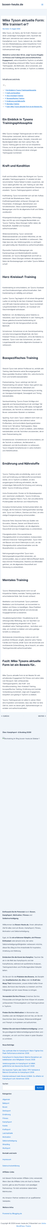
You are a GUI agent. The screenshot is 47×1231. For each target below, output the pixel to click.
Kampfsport (7, 1122)
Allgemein (6, 1099)
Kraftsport (6, 1129)
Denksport (7, 1111)
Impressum (7, 1159)
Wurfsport (6, 1148)
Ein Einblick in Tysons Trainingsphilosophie (21, 90)
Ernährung (7, 1114)
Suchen (5, 1084)
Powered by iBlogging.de (12, 1214)
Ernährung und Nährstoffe (16, 101)
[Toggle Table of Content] (4, 86)
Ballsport (6, 1103)
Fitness (5, 1118)
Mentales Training (13, 104)
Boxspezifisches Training (15, 98)
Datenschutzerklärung (11, 1166)
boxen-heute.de (12, 4)
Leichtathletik (8, 1133)
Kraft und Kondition (13, 93)
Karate (5, 1126)
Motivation (7, 1137)
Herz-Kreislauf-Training (15, 96)
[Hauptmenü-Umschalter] (42, 4)
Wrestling (6, 1144)
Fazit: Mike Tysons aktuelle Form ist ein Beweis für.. (24, 106)
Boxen (5, 1107)
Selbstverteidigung (10, 1141)
